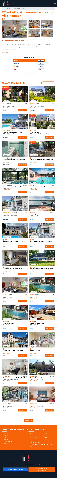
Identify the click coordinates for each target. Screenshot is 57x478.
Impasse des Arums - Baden (37, 323)
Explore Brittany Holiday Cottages (15, 469)
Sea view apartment (35, 214)
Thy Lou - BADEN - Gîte (35, 295)
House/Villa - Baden (35, 132)
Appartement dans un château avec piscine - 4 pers (41, 445)
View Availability (22, 110)
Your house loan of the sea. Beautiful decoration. (42, 433)
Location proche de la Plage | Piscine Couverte (41, 186)
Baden (23, 8)
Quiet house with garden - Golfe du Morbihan (41, 159)
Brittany (18, 8)
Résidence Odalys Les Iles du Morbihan (12, 132)
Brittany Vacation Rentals (8, 438)
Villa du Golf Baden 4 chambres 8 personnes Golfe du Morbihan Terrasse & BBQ (41, 436)
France (13, 8)
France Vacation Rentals (8, 442)
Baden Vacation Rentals (8, 434)
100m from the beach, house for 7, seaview (41, 241)
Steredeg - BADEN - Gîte (36, 350)
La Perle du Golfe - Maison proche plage (13, 295)
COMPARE (41, 60)
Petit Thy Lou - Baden (8, 323)
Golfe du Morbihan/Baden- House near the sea (41, 377)
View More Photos (8, 35)
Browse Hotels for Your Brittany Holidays (41, 469)
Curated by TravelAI (30, 464)
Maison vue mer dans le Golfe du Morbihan (13, 214)
